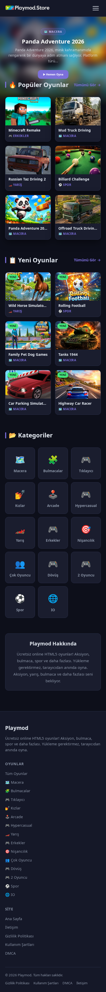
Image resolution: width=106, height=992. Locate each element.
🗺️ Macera (14, 782)
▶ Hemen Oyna (53, 74)
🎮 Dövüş (13, 868)
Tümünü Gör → (87, 84)
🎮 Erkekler (15, 842)
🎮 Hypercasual (18, 825)
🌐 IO (10, 894)
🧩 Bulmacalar (17, 790)
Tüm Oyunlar (16, 773)
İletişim (11, 927)
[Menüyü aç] (96, 8)
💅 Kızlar (13, 808)
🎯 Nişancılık (16, 851)
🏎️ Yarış (12, 834)
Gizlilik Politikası (19, 936)
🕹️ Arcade (14, 816)
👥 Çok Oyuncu (18, 860)
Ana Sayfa (13, 918)
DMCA (10, 953)
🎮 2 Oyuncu (16, 877)
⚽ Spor (12, 886)
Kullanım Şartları (19, 944)
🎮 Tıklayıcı (15, 799)
